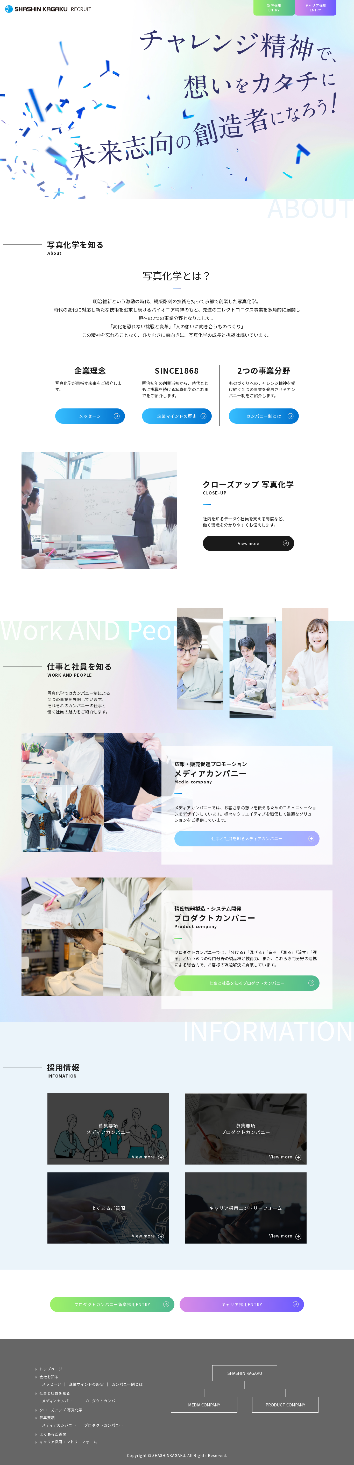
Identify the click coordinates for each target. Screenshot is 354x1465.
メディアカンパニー (59, 1400)
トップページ (51, 1368)
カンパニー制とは (127, 1384)
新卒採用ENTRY (274, 7)
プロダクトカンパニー (103, 1400)
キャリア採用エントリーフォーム (68, 1441)
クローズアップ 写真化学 (61, 1409)
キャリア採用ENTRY (316, 7)
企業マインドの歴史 (86, 1384)
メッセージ (51, 1384)
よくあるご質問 (53, 1434)
